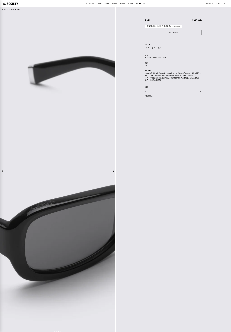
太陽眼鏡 (106, 3)
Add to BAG (173, 32)
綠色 (159, 48)
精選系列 (114, 3)
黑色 (147, 48)
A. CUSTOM (90, 3)
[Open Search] (204, 3)
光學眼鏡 (99, 3)
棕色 (153, 48)
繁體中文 (208, 3)
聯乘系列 (122, 3)
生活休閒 (130, 3)
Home (4, 9)
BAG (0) (225, 3)
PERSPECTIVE (140, 3)
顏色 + (147, 45)
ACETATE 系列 (14, 9)
